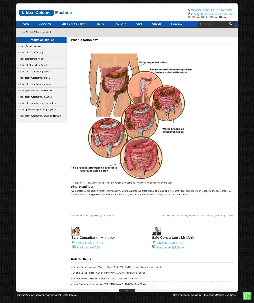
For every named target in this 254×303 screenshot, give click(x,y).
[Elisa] (75, 234)
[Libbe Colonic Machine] (52, 18)
